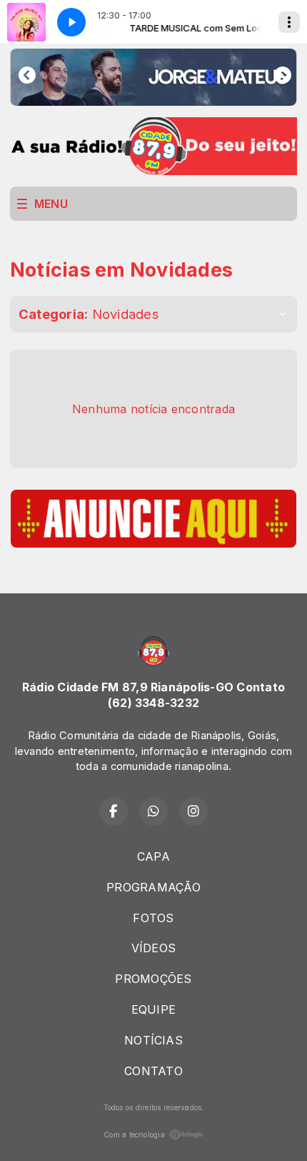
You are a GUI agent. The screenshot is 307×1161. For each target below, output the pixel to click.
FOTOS (153, 918)
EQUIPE (153, 1009)
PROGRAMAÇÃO (153, 887)
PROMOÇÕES (153, 979)
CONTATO (153, 1071)
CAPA (153, 856)
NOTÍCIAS (153, 1040)
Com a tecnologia (134, 1134)
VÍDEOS (153, 948)
